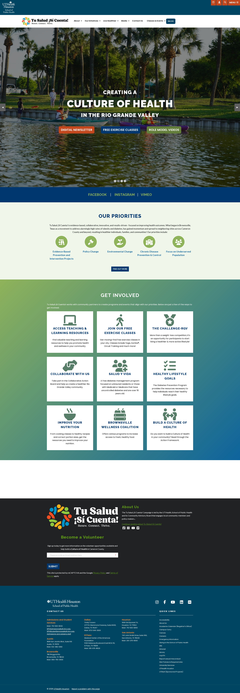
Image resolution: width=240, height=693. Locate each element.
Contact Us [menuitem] (137, 21)
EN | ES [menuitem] (171, 21)
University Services (166, 665)
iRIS (160, 646)
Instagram (124, 195)
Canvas (162, 633)
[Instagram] (128, 528)
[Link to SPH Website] (64, 603)
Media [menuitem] (124, 21)
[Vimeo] (138, 528)
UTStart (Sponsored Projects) (171, 672)
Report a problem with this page (86, 689)
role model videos (164, 130)
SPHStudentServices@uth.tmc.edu (60, 631)
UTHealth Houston (166, 668)
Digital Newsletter (76, 130)
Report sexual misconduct (169, 659)
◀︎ (4, 107)
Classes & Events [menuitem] (155, 21)
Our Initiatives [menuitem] (91, 21)
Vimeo (146, 195)
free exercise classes (120, 130)
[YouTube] (133, 528)
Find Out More (120, 269)
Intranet (162, 649)
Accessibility (164, 620)
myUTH (162, 655)
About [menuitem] (77, 21)
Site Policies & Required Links (171, 662)
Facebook (97, 195)
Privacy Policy (99, 573)
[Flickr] (189, 602)
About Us (163, 623)
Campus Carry (165, 629)
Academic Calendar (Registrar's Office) (175, 626)
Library (162, 652)
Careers (162, 636)
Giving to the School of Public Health (173, 642)
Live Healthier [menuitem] (109, 21)
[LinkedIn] (181, 602)
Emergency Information (168, 639)
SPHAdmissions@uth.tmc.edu (59, 629)
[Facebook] (124, 528)
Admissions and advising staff (59, 634)
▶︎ (238, 107)
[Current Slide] (115, 181)
